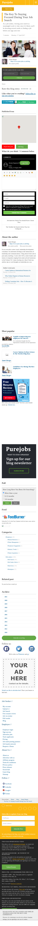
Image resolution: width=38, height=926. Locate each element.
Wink (15, 176)
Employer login (8, 730)
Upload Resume (11, 867)
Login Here (24, 163)
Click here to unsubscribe (16, 883)
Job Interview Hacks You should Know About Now (20, 221)
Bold (4, 172)
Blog (4, 721)
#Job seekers (9, 557)
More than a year (11, 493)
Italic (7, 172)
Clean (29, 172)
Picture (15, 172)
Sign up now (7, 732)
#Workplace (11, 569)
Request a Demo (8, 746)
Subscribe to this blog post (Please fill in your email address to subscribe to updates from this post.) (19, 206)
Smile (4, 176)
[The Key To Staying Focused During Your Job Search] (19, 48)
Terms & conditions (9, 762)
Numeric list (21, 172)
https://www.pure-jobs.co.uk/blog (20, 61)
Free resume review (9, 714)
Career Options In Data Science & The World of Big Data (24, 353)
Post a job (21, 889)
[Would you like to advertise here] (19, 673)
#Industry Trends (12, 549)
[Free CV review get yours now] (19, 102)
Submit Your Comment (19, 212)
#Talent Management (13, 542)
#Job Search (11, 559)
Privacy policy (7, 765)
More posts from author (26, 246)
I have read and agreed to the (19, 209)
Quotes (26, 172)
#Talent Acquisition (13, 553)
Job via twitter (7, 716)
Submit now (11, 405)
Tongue (9, 176)
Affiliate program (8, 760)
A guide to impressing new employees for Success (22, 337)
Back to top (9, 805)
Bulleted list (18, 172)
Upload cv (6, 709)
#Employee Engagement (14, 546)
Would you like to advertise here (11, 690)
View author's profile (14, 63)
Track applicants (8, 737)
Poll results (6, 718)
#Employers (9, 537)
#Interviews (11, 566)
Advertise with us (8, 758)
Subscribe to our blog (19, 638)
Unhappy (12, 176)
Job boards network (9, 744)
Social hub (6, 769)
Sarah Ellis (5, 346)
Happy (32, 172)
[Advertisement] (18, 923)
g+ (28, 654)
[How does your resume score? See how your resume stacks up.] (16, 390)
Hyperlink (13, 172)
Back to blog (8, 9)
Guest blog (6, 772)
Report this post (8, 146)
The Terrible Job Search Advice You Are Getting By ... (18, 228)
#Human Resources (13, 539)
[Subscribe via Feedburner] (14, 516)
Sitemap (5, 774)
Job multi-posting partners (11, 742)
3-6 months (9, 499)
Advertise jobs (7, 734)
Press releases (7, 767)
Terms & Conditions (26, 209)
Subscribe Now (18, 829)
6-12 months (9, 496)
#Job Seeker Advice (13, 562)
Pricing (5, 739)
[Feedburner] (6, 526)
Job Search (6, 711)
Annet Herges (13, 59)
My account (7, 706)
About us (6, 755)
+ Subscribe (19, 77)
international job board (19, 844)
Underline (9, 172)
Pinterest (21, 654)
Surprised (7, 176)
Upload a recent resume (18, 859)
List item (23, 172)
